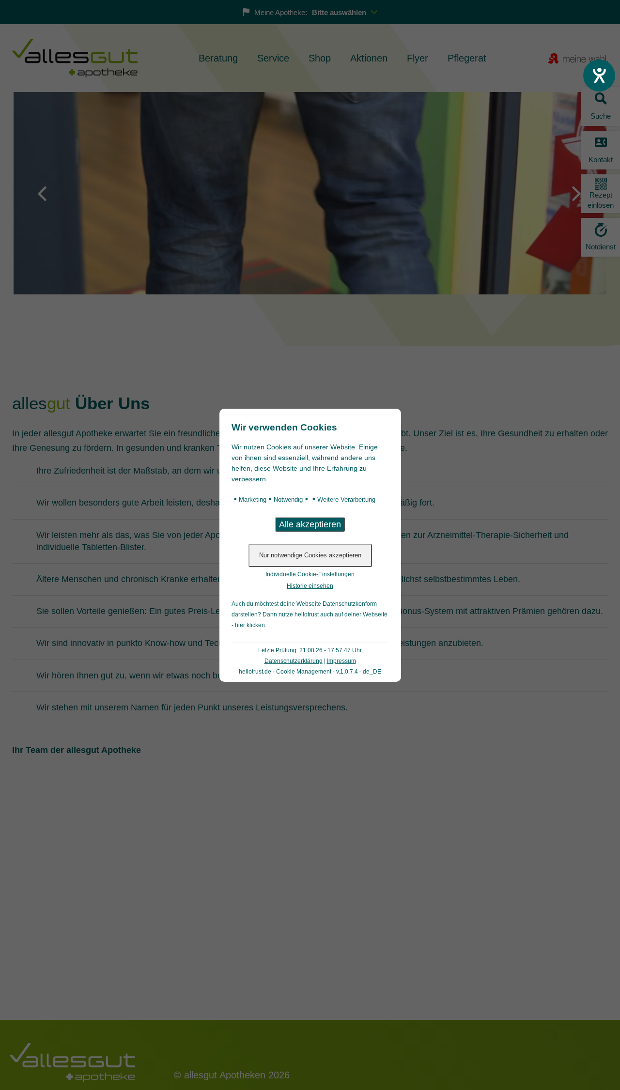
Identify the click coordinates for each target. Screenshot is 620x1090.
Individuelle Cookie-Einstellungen (310, 574)
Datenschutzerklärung (293, 661)
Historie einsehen (310, 586)
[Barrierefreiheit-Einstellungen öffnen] (599, 76)
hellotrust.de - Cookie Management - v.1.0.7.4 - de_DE (310, 671)
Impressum (341, 661)
